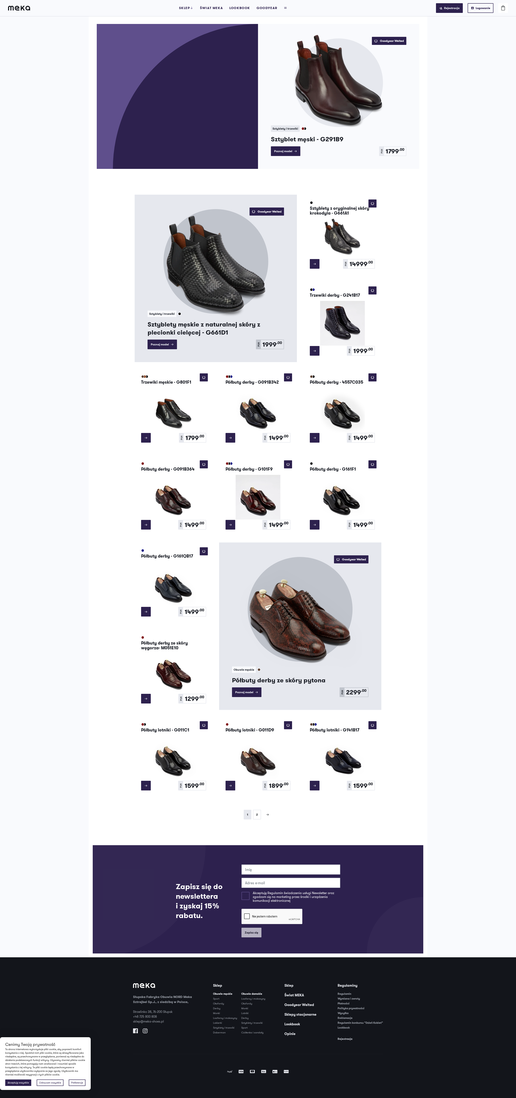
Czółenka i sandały (252, 1032)
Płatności (344, 1003)
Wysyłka (343, 1013)
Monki (216, 1013)
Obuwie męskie (222, 994)
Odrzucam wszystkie (50, 1082)
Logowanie (483, 8)
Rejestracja (452, 8)
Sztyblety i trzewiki (223, 1027)
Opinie (289, 1034)
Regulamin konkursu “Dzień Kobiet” (360, 1023)
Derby (216, 1008)
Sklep (184, 8)
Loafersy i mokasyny (225, 1017)
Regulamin (344, 994)
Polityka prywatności (351, 1008)
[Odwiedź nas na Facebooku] (135, 1032)
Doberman (219, 1032)
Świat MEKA (294, 995)
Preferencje (77, 1082)
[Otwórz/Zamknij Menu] (286, 8)
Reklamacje (345, 1018)
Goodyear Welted (299, 1005)
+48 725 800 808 (145, 1016)
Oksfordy (218, 1003)
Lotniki (245, 1013)
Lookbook (239, 8)
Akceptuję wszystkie (18, 1082)
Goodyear (267, 8)
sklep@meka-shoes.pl (148, 1021)
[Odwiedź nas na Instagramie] (145, 1032)
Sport (216, 998)
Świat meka (211, 8)
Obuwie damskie (251, 994)
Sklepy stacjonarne (300, 1014)
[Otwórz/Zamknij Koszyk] (503, 8)
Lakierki (217, 1022)
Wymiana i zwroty (349, 998)
